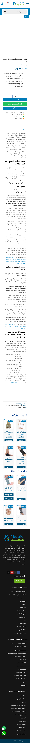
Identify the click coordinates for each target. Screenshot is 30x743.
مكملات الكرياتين (21, 699)
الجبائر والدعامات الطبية (17, 405)
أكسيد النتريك (22, 721)
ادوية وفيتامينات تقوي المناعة (18, 591)
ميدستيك (22, 65)
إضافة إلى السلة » (15, 100)
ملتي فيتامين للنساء (21, 678)
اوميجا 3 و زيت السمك (20, 715)
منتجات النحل (22, 630)
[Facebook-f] (18, 572)
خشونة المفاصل (21, 614)
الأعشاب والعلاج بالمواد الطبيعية (17, 594)
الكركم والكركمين (21, 727)
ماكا (25, 620)
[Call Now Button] (4, 733)
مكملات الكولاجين (21, 734)
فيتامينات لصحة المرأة (20, 646)
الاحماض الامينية (21, 724)
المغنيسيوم (23, 685)
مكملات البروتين (21, 695)
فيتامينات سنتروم (21, 662)
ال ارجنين (23, 702)
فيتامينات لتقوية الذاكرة (20, 656)
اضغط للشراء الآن (15, 108)
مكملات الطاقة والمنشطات (18, 711)
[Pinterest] (8, 572)
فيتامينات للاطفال (21, 666)
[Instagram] (15, 572)
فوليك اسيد (23, 659)
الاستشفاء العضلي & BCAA (18, 705)
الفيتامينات (23, 601)
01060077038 (15, 383)
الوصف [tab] (22, 129)
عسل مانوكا (23, 607)
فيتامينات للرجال (22, 669)
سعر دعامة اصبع (21, 407)
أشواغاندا (23, 718)
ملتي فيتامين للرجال (21, 672)
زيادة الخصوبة (22, 617)
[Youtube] (12, 572)
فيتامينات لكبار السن (20, 650)
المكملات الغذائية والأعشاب (18, 708)
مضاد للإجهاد (22, 623)
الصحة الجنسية (22, 598)
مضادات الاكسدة (21, 626)
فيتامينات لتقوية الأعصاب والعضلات (17, 653)
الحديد (24, 682)
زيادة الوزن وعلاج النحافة (20, 633)
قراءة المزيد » (21, 440)
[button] (27, 3)
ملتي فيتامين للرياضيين (20, 675)
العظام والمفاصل (8, 405)
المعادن (24, 604)
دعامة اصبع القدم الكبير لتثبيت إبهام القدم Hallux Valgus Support (15, 326)
